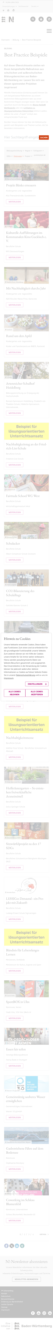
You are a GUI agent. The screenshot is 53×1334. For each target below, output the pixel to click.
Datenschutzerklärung (25, 675)
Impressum (9, 678)
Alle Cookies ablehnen (15, 693)
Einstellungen (35, 684)
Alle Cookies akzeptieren (37, 693)
